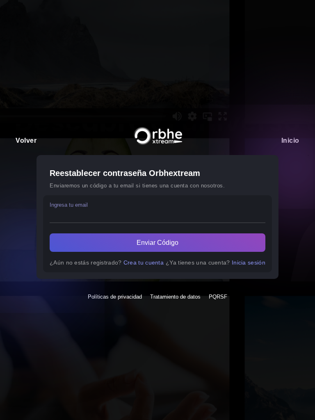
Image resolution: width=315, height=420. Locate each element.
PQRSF (218, 297)
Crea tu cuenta (143, 262)
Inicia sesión (248, 262)
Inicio (290, 140)
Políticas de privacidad (115, 297)
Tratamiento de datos (175, 297)
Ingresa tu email (69, 205)
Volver (26, 140)
